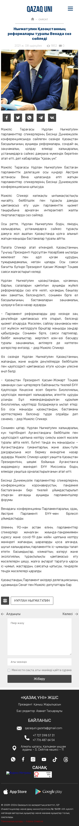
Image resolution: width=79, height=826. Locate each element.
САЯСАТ (43, 19)
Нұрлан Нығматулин (32, 601)
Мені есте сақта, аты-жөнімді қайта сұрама (42, 670)
